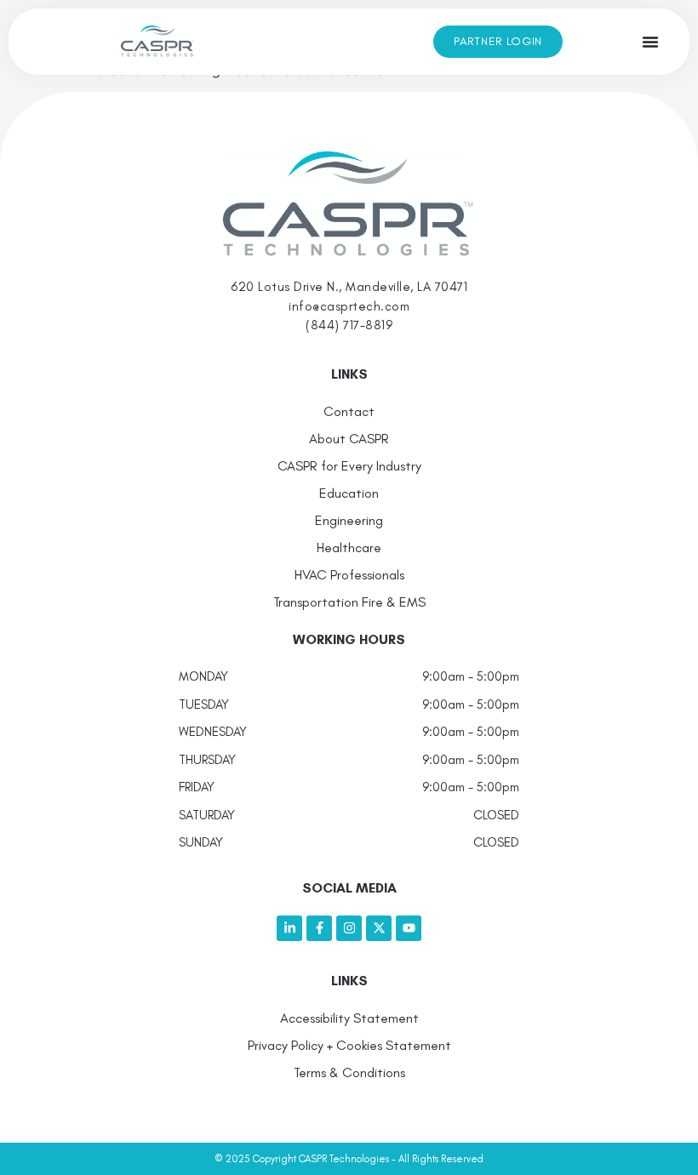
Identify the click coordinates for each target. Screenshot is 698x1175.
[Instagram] (349, 928)
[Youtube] (408, 928)
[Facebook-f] (319, 928)
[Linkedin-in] (289, 928)
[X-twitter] (379, 928)
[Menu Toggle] (650, 41)
